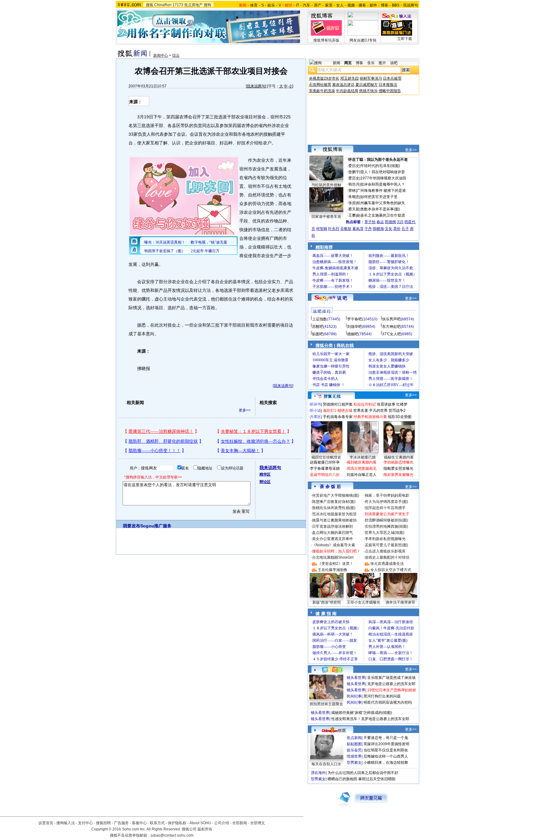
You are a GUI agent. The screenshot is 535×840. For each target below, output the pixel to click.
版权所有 (205, 829)
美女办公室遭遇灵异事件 (332, 539)
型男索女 (354, 762)
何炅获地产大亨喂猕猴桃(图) (335, 495)
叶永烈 (333, 228)
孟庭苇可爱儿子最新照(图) (386, 545)
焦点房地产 (193, 5)
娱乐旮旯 (354, 750)
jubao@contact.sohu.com (172, 835)
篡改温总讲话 (343, 84)
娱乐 (271, 5)
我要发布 (131, 525)
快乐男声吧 (391, 319)
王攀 (352, 215)
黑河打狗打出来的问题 (382, 696)
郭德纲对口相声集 (338, 404)
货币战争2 (397, 410)
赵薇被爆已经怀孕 (325, 462)
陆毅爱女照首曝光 (398, 468)
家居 (329, 5)
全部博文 (257, 823)
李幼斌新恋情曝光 (398, 462)
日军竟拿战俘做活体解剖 (332, 526)
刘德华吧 (354, 326)
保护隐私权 (177, 823)
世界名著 (360, 410)
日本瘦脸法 (388, 84)
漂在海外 (318, 773)
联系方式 (157, 823)
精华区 (265, 474)
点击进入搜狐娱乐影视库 (385, 551)
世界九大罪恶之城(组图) (384, 532)
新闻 (336, 63)
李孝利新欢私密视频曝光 (385, 539)
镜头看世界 (356, 677)
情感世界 (354, 756)
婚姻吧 (352, 334)
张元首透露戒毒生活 (387, 563)
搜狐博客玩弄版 (326, 40)
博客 (384, 5)
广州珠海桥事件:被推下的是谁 (381, 190)
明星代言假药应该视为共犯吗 (387, 702)
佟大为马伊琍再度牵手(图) (386, 501)
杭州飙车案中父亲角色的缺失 (381, 203)
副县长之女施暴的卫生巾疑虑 (381, 215)
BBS (395, 5)
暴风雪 (357, 228)
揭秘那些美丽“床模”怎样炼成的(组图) (361, 712)
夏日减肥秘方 (366, 84)
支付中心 (85, 823)
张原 (352, 203)
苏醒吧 (317, 326)
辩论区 (265, 482)
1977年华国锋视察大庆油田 (383, 178)
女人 (340, 5)
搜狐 (149, 5)
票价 (397, 228)
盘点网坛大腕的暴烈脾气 (332, 532)
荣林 (352, 190)
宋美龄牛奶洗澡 (322, 91)
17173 (177, 5)
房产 (317, 5)
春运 (380, 222)
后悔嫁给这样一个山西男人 (385, 756)
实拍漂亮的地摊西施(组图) (386, 526)
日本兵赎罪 (392, 78)
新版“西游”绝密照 (326, 602)
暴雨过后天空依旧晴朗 (376, 779)
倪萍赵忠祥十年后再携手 (385, 508)
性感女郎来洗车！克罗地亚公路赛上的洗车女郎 (370, 719)
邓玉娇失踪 (349, 78)
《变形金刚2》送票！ (335, 563)
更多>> (244, 410)
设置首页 (45, 823)
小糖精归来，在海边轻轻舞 (385, 762)
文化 (388, 228)
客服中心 (139, 823)
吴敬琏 (345, 228)
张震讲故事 (386, 404)
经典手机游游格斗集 (370, 417)
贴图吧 (317, 334)
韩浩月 (353, 184)
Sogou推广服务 (156, 525)
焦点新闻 (354, 738)
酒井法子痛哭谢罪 (400, 602)
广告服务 (121, 823)
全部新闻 (239, 823)
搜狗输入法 (65, 823)
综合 (176, 55)
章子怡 (370, 222)
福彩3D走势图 (399, 417)
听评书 (315, 404)
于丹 (368, 228)
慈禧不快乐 (368, 91)
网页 (348, 63)
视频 (351, 5)
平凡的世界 (378, 410)
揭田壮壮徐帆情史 (326, 457)
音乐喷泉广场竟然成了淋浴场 (391, 677)
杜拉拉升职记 (365, 404)
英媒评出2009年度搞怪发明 (386, 744)
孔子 (405, 228)
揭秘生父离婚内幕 (399, 457)
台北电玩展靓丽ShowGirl (333, 557)
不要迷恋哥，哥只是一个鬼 (385, 738)
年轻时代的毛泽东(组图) (380, 166)
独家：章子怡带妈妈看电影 (387, 495)
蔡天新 (353, 209)
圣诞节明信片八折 (325, 475)
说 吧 (342, 298)
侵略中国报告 (390, 91)
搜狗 (207, 5)
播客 (362, 5)
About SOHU (200, 823)
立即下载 (404, 39)
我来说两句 (256, 86)
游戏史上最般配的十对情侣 (387, 557)
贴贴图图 (354, 744)
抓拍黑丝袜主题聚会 (326, 704)
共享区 (315, 417)
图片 (382, 63)
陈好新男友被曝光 (398, 475)
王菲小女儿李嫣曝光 (363, 602)
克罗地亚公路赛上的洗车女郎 (391, 684)
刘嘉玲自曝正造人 (361, 475)
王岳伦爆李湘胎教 (332, 570)
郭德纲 (390, 222)
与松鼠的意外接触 (326, 185)
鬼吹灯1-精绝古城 (337, 410)
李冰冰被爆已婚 (363, 457)
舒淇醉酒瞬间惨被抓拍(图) (386, 520)
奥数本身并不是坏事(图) (380, 209)
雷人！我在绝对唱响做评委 (382, 172)
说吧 (394, 63)
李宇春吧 (354, 319)
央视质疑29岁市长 (324, 78)
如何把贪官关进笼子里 (379, 197)
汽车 (306, 5)
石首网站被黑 (320, 84)
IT (297, 5)
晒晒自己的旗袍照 (342, 779)
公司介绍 (221, 823)
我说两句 (410, 5)
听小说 (315, 410)
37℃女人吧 (391, 334)
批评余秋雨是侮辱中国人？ (382, 184)
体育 (254, 5)
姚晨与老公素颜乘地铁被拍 (334, 520)
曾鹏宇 (353, 172)
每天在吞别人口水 (326, 764)
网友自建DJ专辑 (363, 40)
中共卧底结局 (347, 91)
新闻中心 (160, 55)
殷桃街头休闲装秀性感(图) (333, 508)
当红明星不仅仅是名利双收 (385, 750)
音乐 (371, 63)
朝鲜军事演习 (371, 78)
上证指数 (319, 319)
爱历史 (353, 166)
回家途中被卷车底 (326, 216)
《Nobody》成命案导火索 (333, 545)
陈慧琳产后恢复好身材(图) (333, 501)
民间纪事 (354, 696)
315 (400, 222)
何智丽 (321, 228)
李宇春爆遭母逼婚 (325, 468)
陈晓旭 (378, 228)
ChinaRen (163, 5)
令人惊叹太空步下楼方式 (390, 570)
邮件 (373, 5)
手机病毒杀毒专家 (338, 417)
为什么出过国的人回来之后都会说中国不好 (363, 773)
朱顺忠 (353, 197)
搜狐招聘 (103, 823)
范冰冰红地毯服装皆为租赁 (334, 514)
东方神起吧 (391, 326)
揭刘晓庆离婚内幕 (361, 462)
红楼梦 (401, 404)
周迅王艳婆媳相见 (361, 468)
